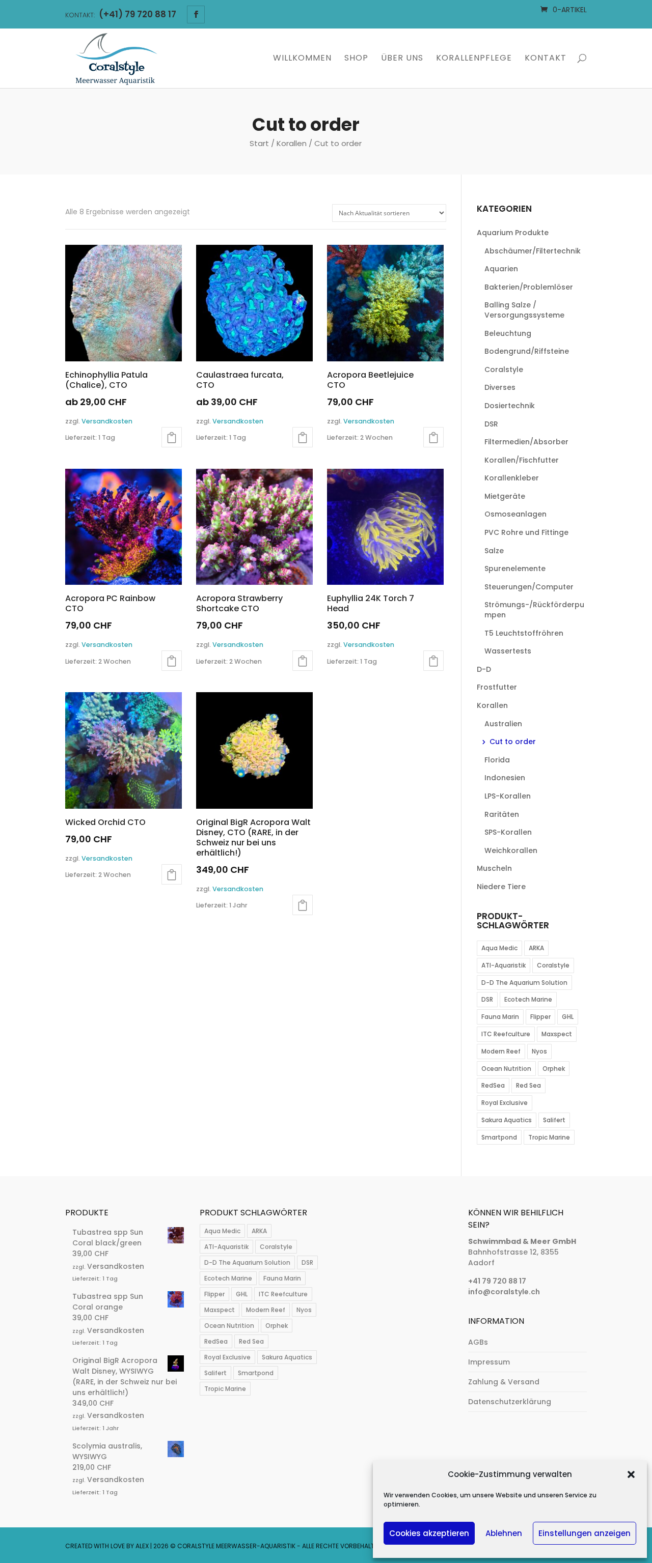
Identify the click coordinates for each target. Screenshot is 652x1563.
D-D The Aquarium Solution (524, 982)
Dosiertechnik (509, 406)
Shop (356, 59)
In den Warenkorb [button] (433, 437)
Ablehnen (503, 1533)
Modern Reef (501, 1051)
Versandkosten (107, 421)
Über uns (402, 59)
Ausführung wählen (171, 437)
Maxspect (556, 1034)
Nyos (539, 1051)
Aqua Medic (499, 948)
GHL (568, 1016)
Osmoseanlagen (515, 514)
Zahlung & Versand (503, 1382)
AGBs (478, 1342)
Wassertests (507, 651)
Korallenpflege (474, 59)
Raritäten (501, 814)
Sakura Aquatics (506, 1120)
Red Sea (528, 1085)
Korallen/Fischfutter (521, 460)
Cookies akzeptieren (429, 1533)
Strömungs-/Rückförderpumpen (534, 610)
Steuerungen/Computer (529, 587)
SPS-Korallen (508, 832)
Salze (494, 551)
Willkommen (302, 59)
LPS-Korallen (507, 796)
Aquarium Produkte (513, 233)
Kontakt (545, 59)
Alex (142, 1546)
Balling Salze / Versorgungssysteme (524, 310)
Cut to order (513, 741)
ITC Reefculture (505, 1034)
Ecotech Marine (528, 999)
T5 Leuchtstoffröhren (523, 633)
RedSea (493, 1085)
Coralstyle (503, 369)
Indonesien (504, 778)
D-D (484, 669)
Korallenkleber (511, 478)
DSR (491, 424)
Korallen (292, 143)
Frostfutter (497, 687)
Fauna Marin (500, 1016)
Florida (497, 760)
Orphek (553, 1068)
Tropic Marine (549, 1137)
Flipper (540, 1016)
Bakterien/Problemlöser (528, 287)
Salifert (554, 1120)
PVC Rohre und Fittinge (526, 532)
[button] (631, 1474)
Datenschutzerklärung (509, 1402)
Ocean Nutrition (506, 1068)
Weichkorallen (510, 850)
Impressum (489, 1362)
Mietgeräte (504, 496)
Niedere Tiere (501, 887)
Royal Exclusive (504, 1102)
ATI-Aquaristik (503, 965)
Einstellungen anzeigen (584, 1533)
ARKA (536, 948)
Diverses (499, 387)
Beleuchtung (507, 333)
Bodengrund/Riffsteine (526, 351)
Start (259, 143)
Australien (503, 724)
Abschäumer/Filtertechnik (532, 251)
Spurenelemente (515, 568)
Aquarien (501, 269)
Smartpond (499, 1137)
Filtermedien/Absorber (526, 442)
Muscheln (494, 868)
